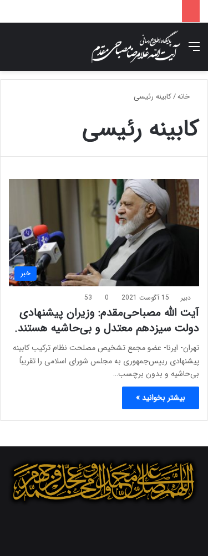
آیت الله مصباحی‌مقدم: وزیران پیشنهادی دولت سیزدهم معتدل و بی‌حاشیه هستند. (106, 320)
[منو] (194, 51)
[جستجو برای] (13, 51)
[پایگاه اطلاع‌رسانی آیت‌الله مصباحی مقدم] (136, 46)
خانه (184, 96)
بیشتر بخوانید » (160, 398)
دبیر (186, 297)
